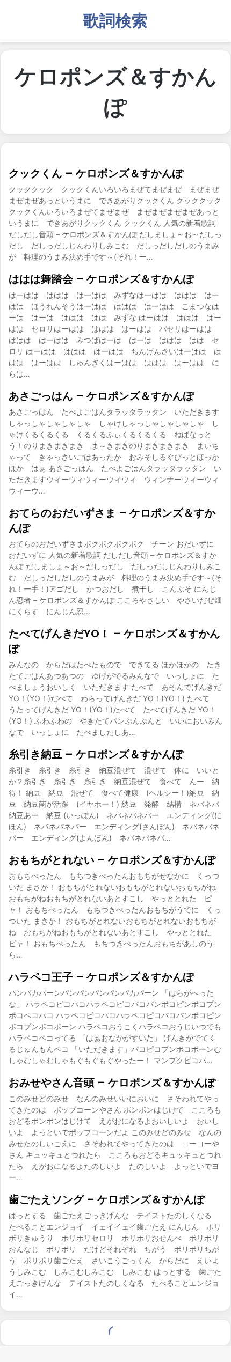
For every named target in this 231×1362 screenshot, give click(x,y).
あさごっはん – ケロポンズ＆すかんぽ (101, 395)
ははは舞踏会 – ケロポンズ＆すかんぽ (101, 278)
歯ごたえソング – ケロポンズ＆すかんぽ (107, 1199)
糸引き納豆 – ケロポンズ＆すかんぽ (96, 754)
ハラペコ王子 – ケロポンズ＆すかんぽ (101, 976)
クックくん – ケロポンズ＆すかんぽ (96, 173)
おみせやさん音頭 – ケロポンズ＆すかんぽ (112, 1082)
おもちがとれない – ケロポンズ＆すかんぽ (112, 859)
